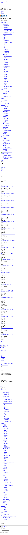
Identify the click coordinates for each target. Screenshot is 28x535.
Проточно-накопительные (7, 110)
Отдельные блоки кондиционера (6, 28)
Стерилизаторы (6, 115)
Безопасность (7, 158)
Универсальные (6, 433)
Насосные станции (5, 116)
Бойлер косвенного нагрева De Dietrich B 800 (6, 278)
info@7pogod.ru (2, 347)
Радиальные (5, 95)
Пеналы (5, 126)
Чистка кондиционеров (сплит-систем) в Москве (7, 363)
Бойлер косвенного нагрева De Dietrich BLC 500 (7, 322)
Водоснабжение (3, 105)
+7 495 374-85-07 (2, 345)
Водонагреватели (5, 475)
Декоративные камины (5, 456)
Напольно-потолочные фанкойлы (8, 42)
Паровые (5, 60)
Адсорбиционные (6, 99)
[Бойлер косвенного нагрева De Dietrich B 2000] (7, 259)
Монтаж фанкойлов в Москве (4, 365)
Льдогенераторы (5, 504)
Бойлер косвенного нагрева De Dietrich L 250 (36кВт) (7, 193)
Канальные (5, 463)
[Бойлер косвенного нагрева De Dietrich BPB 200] (7, 309)
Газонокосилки (4, 131)
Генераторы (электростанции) (6, 140)
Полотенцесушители (5, 127)
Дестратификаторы (5, 74)
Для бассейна (5, 100)
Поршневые (5, 508)
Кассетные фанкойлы (6, 40)
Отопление (2, 53)
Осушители (2, 98)
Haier (4, 45)
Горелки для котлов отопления (6, 66)
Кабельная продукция (10, 159)
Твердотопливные (6, 64)
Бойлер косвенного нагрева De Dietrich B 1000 (6, 272)
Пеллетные (5, 434)
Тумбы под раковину (6, 493)
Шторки (5, 121)
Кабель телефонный (5, 150)
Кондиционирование (3, 22)
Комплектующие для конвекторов (8, 86)
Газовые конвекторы (6, 454)
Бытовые (4, 470)
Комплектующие (6, 59)
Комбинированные (6, 478)
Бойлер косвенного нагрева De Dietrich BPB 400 (7, 297)
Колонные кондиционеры (6, 26)
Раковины (4, 122)
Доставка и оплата (3, 350)
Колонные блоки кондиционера (8, 400)
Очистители (4, 104)
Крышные (5, 465)
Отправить (1, 527)
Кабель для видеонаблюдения (6, 147)
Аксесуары (5, 78)
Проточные (5, 107)
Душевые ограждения (5, 118)
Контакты (2, 13)
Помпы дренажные (6, 49)
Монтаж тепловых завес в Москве (5, 364)
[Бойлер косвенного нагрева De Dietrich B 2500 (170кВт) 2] (8, 240)
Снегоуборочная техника (6, 129)
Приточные (5, 461)
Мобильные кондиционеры (6, 23)
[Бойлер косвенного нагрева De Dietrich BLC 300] (7, 334)
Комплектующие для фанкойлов (6, 50)
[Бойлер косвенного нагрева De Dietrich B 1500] (7, 265)
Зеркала (5, 495)
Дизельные (5, 67)
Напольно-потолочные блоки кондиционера (9, 32)
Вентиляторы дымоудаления (7, 96)
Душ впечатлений (5, 505)
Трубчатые (5, 83)
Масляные (5, 138)
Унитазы (4, 492)
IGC (4, 46)
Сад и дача (7, 156)
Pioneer (5, 407)
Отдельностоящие (6, 120)
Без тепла (5, 72)
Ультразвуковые (6, 102)
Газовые (5, 57)
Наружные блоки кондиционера (8, 29)
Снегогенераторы (5, 503)
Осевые (5, 94)
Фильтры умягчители (6, 113)
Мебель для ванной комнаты (6, 123)
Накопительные (6, 106)
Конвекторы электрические (7, 85)
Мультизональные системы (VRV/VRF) (7, 34)
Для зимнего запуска (6, 48)
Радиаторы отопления (5, 451)
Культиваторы (4, 502)
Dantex (5, 414)
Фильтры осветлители (6, 483)
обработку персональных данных (4, 526)
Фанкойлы (4, 39)
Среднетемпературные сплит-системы (7, 402)
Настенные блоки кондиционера (8, 399)
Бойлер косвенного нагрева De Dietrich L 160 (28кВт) (7, 207)
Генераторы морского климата (6, 135)
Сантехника (2, 486)
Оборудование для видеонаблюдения (7, 143)
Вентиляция (2, 89)
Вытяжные (5, 460)
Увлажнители (3, 101)
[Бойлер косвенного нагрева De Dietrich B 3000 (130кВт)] (8, 234)
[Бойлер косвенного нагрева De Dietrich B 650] (6, 284)
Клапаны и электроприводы (7, 421)
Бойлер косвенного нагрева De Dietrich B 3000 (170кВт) (7, 228)
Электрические (6, 58)
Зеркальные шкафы (6, 125)
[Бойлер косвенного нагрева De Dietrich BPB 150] (7, 315)
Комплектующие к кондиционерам (7, 417)
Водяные (5, 55)
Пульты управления (6, 52)
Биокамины (5, 88)
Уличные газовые (6, 81)
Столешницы (5, 124)
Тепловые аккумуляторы (5, 111)
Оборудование (3, 136)
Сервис (2, 12)
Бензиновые (5, 132)
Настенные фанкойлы (6, 409)
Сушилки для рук (5, 497)
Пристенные (5, 119)
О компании (2, 11)
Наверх (1, 386)
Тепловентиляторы (5, 54)
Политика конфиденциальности (5, 382)
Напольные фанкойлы (6, 411)
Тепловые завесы (5, 70)
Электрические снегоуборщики (7, 500)
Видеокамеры (5, 144)
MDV (4, 43)
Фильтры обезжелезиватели (7, 482)
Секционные (5, 82)
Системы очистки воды (5, 481)
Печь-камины (4, 458)
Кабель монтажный (5, 149)
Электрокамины (6, 87)
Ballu (4, 44)
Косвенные (5, 108)
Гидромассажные (6, 490)
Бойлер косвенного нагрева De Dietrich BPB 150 (7, 316)
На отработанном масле (7, 77)
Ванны (3, 488)
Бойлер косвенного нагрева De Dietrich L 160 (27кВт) (7, 214)
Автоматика (5, 97)
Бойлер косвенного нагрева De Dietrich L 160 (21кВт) (7, 221)
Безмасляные (5, 507)
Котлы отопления (5, 429)
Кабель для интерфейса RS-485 (6, 517)
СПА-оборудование (3, 133)
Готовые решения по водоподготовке (8, 485)
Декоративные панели (6, 51)
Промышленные (5, 93)
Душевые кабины (5, 487)
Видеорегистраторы (6, 514)
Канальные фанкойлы (6, 410)
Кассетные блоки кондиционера (8, 30)
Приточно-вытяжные (6, 91)
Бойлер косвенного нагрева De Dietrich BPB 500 (7, 291)
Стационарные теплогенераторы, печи (7, 444)
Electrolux (5, 35)
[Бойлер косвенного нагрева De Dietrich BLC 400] (7, 328)
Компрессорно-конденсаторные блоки (7, 33)
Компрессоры (4, 137)
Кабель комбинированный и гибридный (7, 148)
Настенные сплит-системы (6, 392)
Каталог (2, 2)
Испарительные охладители (6, 103)
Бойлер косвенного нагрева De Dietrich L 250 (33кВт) (7, 200)
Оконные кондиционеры (6, 27)
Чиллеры (4, 412)
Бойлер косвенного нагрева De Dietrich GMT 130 (7, 186)
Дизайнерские (5, 453)
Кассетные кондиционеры (6, 394)
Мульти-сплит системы (5, 24)
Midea (4, 38)
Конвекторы (4, 84)
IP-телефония (4, 145)
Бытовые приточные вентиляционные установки (8, 92)
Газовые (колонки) (6, 476)
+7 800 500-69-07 (3, 7)
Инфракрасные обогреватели (6, 448)
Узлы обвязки (5, 422)
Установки (4, 459)
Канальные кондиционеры (6, 25)
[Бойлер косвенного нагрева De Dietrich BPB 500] (7, 290)
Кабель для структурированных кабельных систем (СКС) (9, 146)
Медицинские (5, 509)
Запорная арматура (5, 128)
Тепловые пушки (5, 426)
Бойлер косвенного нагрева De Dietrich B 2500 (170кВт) (7, 247)
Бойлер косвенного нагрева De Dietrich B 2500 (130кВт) (7, 253)
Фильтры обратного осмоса (7, 114)
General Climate (6, 405)
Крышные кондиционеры (6, 397)
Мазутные (5, 69)
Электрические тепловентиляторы (8, 56)
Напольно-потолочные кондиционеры (7, 395)
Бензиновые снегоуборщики (7, 130)
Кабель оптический (5, 519)
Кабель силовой (4, 520)
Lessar (4, 37)
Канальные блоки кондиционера (8, 31)
